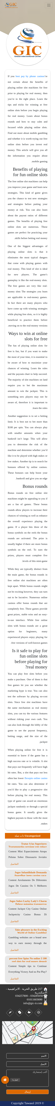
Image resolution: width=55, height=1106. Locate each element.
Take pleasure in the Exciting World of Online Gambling (31, 931)
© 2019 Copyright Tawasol (27, 1103)
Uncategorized (32, 835)
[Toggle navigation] (49, 5)
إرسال (27, 1092)
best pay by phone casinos (30, 76)
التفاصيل (14, 864)
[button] (5, 1079)
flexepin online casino (36, 778)
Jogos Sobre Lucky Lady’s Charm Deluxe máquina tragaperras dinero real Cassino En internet (28, 904)
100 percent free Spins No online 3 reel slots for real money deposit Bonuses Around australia (28, 961)
